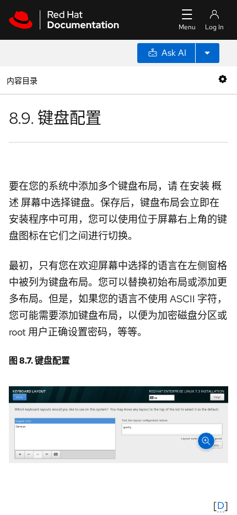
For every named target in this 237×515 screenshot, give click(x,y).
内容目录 (21, 80)
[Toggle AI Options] (207, 53)
